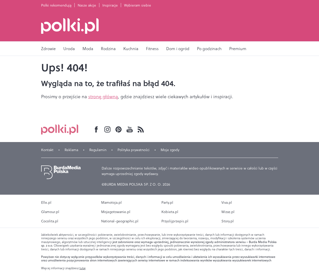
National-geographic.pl (119, 221)
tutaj (82, 268)
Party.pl (167, 202)
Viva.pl (226, 202)
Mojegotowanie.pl (115, 211)
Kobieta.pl (169, 211)
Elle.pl (46, 202)
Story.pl (227, 221)
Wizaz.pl (228, 211)
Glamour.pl (50, 211)
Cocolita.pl (49, 221)
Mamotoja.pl (111, 202)
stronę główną (103, 96)
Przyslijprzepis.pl (174, 221)
